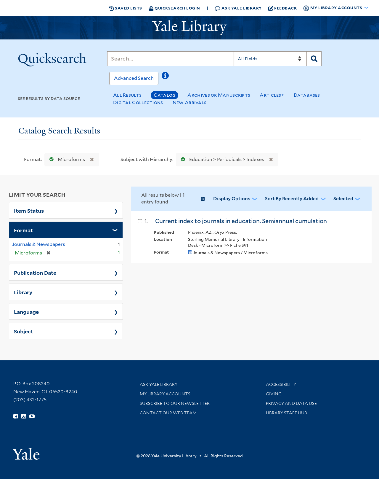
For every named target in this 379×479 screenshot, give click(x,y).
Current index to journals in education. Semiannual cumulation (241, 221)
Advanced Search (134, 78)
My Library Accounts (165, 394)
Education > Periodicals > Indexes (226, 159)
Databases (307, 95)
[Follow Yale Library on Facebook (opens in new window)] (15, 416)
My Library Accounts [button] (336, 7)
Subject (23, 331)
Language (26, 311)
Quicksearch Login (177, 8)
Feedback (285, 8)
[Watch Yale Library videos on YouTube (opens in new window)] (32, 416)
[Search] (314, 58)
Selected (343, 198)
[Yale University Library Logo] (189, 28)
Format (23, 229)
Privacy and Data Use (291, 403)
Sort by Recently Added (292, 198)
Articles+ (272, 95)
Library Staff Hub (286, 412)
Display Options (231, 198)
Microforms (71, 159)
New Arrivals (190, 102)
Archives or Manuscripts (218, 95)
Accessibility (281, 384)
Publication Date (35, 272)
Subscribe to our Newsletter (175, 403)
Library (23, 291)
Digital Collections (138, 102)
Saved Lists (128, 8)
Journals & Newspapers (38, 244)
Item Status (29, 210)
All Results (127, 95)
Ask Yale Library (241, 8)
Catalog (164, 95)
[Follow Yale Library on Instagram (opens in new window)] (23, 416)
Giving (274, 394)
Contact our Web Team (168, 412)
